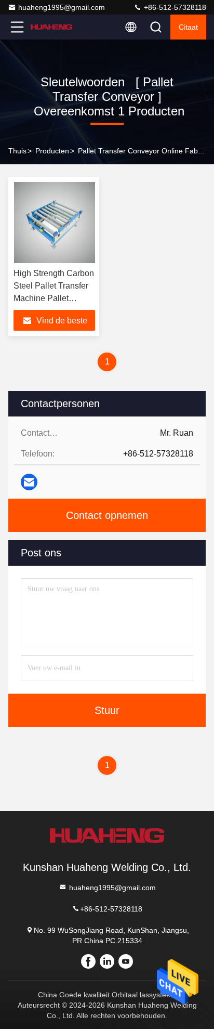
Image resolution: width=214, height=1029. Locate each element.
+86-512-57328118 (174, 7)
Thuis (17, 151)
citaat (188, 27)
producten (52, 151)
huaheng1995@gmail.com (61, 7)
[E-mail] (29, 482)
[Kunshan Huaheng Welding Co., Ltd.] (51, 27)
